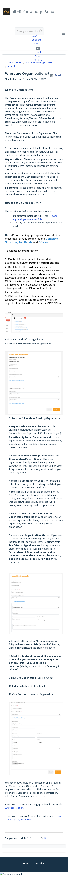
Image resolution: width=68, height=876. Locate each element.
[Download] (27, 449)
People (12, 66)
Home (26, 863)
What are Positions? (15, 807)
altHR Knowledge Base (39, 62)
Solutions (41, 863)
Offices (43, 242)
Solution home (13, 62)
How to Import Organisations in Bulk (35, 217)
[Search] (41, 31)
